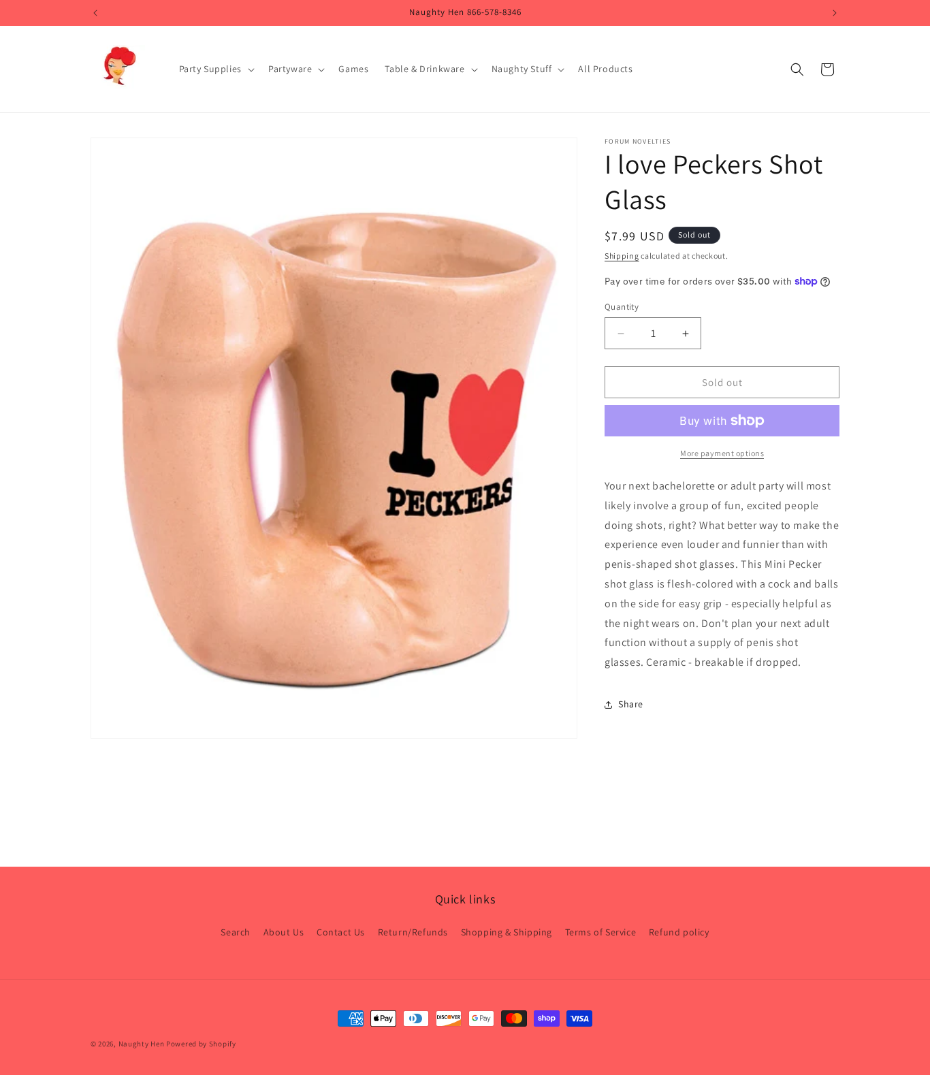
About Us (283, 933)
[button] (215, 68)
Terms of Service (601, 933)
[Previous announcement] (95, 13)
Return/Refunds (413, 933)
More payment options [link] (722, 453)
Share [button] (630, 704)
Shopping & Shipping (506, 933)
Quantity (622, 306)
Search (236, 933)
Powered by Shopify (201, 1043)
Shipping (622, 256)
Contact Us (341, 933)
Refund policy (679, 933)
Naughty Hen (141, 1043)
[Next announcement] (835, 13)
